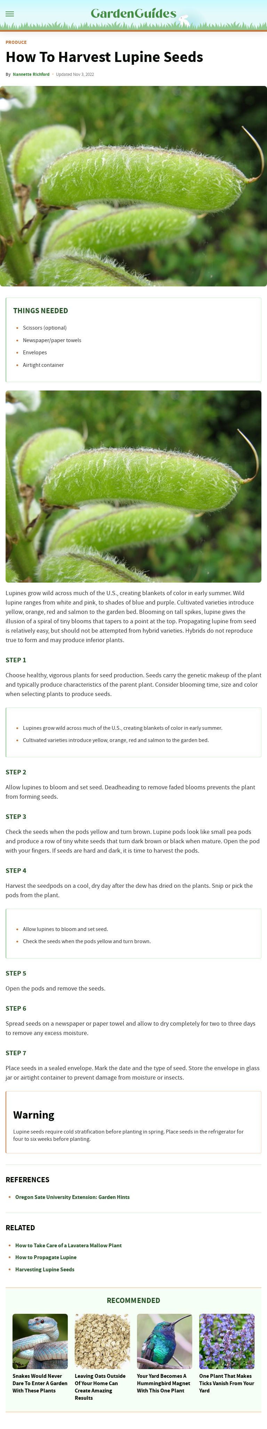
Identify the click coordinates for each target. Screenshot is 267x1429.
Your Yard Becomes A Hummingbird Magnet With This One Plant (163, 1383)
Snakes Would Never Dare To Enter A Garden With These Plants (40, 1383)
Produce (16, 42)
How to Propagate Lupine (45, 1257)
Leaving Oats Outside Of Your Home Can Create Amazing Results (100, 1387)
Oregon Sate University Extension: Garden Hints (72, 1197)
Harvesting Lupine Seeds (44, 1269)
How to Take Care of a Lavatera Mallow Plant (68, 1245)
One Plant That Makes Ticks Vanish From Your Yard (226, 1383)
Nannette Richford (31, 74)
